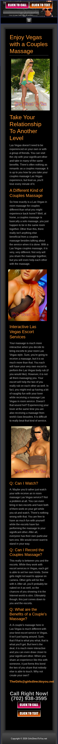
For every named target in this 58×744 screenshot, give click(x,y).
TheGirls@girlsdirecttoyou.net (32, 681)
